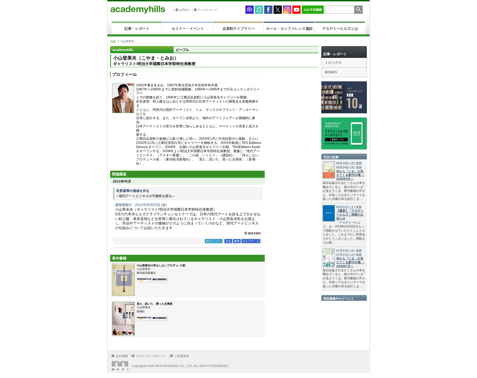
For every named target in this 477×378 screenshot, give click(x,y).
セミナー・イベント (188, 28)
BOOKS (331, 72)
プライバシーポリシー (151, 356)
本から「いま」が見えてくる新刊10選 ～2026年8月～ (350, 175)
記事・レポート (137, 28)
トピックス (333, 63)
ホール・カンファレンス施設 (289, 28)
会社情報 (122, 356)
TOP (113, 41)
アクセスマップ (207, 9)
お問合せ (184, 9)
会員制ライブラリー (238, 28)
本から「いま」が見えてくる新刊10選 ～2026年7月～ (350, 262)
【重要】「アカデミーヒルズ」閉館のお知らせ (350, 214)
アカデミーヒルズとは (340, 28)
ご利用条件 (181, 356)
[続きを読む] (252, 233)
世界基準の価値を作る (134, 191)
